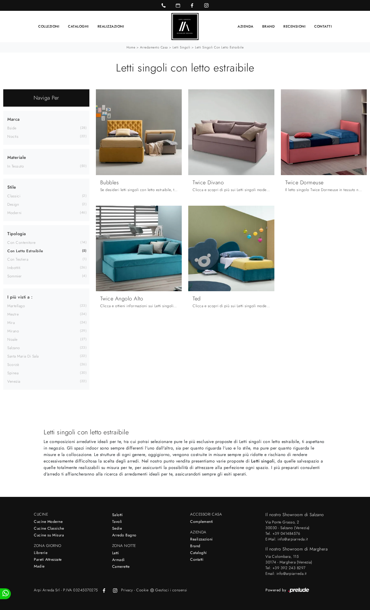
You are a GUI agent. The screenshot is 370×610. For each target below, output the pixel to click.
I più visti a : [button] (20, 297)
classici (13, 196)
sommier (14, 276)
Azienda (246, 26)
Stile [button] (11, 187)
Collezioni (48, 26)
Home (130, 47)
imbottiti (14, 267)
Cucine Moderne (48, 521)
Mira (11, 322)
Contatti (323, 26)
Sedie (117, 528)
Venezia (13, 381)
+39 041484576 (286, 533)
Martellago (16, 306)
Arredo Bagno (124, 535)
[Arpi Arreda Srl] (185, 26)
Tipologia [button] (16, 234)
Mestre (13, 314)
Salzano (13, 347)
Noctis (12, 136)
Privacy (127, 590)
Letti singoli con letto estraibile (219, 47)
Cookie (142, 590)
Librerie (40, 552)
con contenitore (21, 242)
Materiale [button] (16, 157)
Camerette (121, 566)
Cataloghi (78, 26)
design (13, 204)
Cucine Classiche (49, 528)
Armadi (118, 559)
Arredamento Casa (154, 47)
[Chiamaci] (163, 5)
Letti (115, 553)
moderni (14, 212)
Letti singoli (181, 47)
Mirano (13, 331)
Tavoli (117, 521)
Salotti (117, 514)
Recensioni (294, 26)
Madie (39, 566)
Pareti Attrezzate (48, 559)
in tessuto (15, 166)
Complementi (201, 521)
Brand (268, 26)
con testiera (17, 259)
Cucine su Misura (49, 535)
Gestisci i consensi (171, 590)
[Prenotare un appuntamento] (177, 5)
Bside (12, 128)
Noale (12, 339)
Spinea (12, 373)
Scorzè (13, 364)
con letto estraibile (25, 251)
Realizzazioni (111, 26)
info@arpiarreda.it (293, 539)
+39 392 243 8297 (289, 567)
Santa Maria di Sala (23, 356)
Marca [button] (13, 119)
